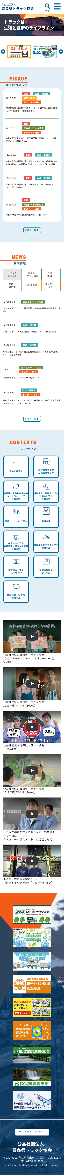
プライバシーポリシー (32, 1132)
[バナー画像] (29, 47)
